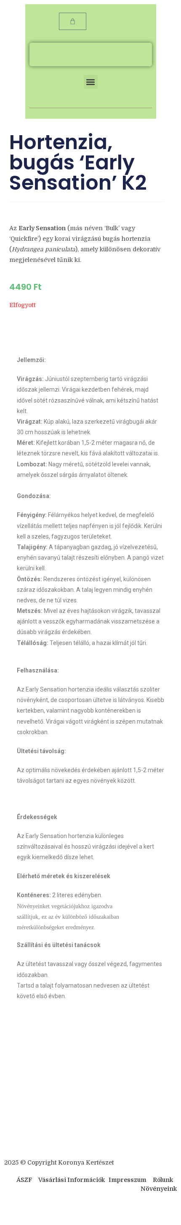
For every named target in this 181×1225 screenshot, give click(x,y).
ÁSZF (24, 1179)
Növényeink (159, 1188)
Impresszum (127, 1179)
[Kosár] (72, 21)
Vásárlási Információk (72, 1179)
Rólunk (163, 1179)
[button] (91, 82)
